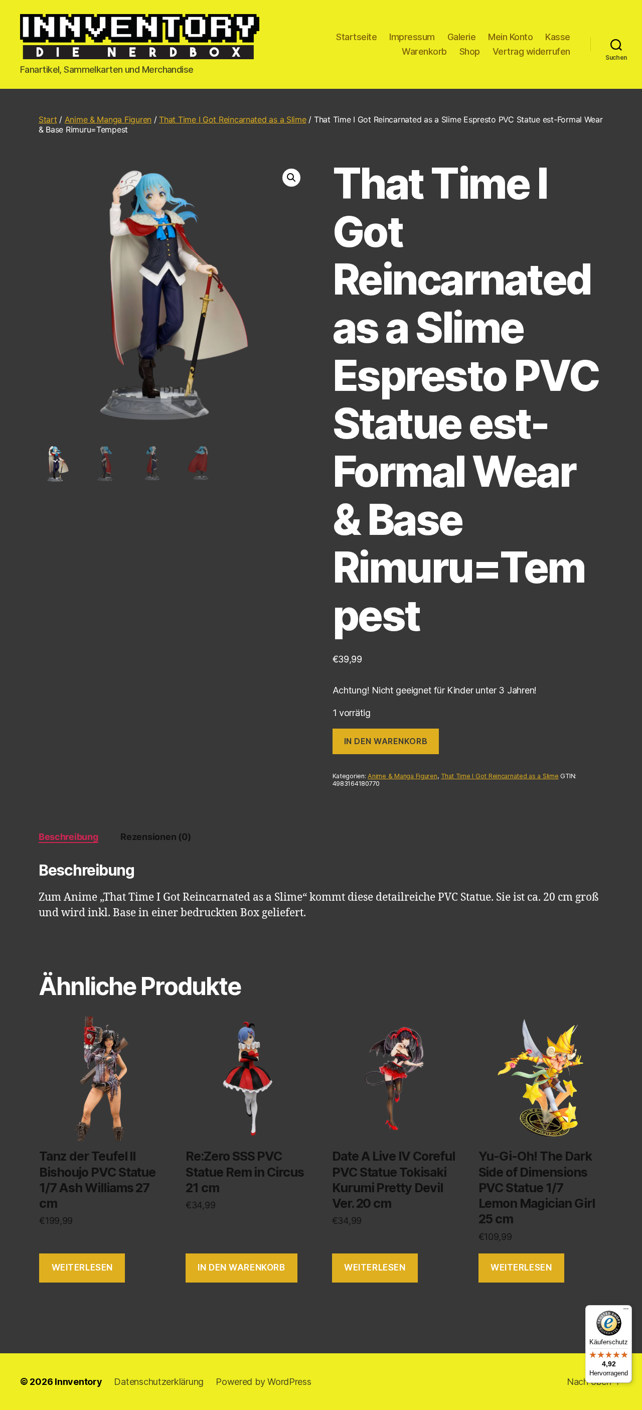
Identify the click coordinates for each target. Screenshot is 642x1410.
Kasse (557, 37)
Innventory (78, 1381)
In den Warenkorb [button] (241, 1267)
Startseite (356, 37)
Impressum (412, 37)
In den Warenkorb (386, 741)
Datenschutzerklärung (159, 1381)
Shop (469, 51)
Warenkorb (424, 51)
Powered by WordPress (263, 1381)
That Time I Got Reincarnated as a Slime (232, 119)
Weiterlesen (82, 1267)
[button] (291, 178)
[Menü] (626, 1311)
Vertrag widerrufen (531, 51)
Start (48, 119)
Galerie (461, 37)
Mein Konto (510, 37)
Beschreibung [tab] (68, 836)
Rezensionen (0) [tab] (155, 836)
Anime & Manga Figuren (108, 119)
